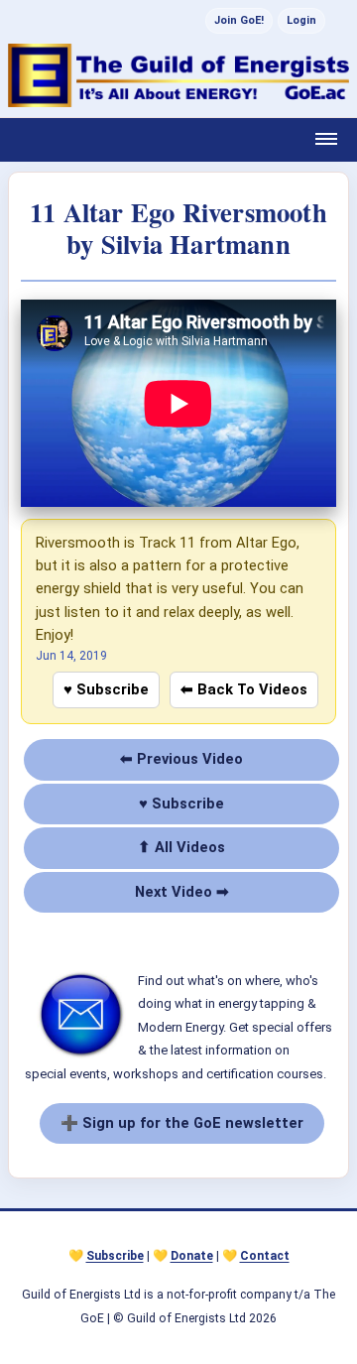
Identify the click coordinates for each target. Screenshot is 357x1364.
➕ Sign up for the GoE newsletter (181, 1123)
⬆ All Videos (181, 847)
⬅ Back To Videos (243, 689)
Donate (192, 1256)
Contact (265, 1256)
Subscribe (115, 1256)
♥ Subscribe (106, 689)
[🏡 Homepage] (178, 75)
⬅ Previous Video (181, 759)
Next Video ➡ (182, 892)
